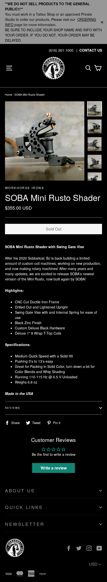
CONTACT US (90, 50)
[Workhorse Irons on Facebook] (68, 548)
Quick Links (24, 507)
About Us (20, 490)
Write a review (54, 468)
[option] (44, 141)
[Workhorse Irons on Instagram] (89, 548)
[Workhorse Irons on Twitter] (79, 548)
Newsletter (25, 524)
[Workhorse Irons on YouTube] (99, 548)
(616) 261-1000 (61, 50)
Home (8, 94)
